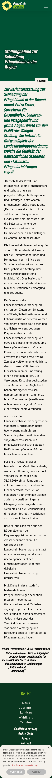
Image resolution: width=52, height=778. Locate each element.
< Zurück (41, 81)
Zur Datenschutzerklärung (25, 765)
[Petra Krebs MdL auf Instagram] (29, 695)
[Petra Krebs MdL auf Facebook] (23, 695)
